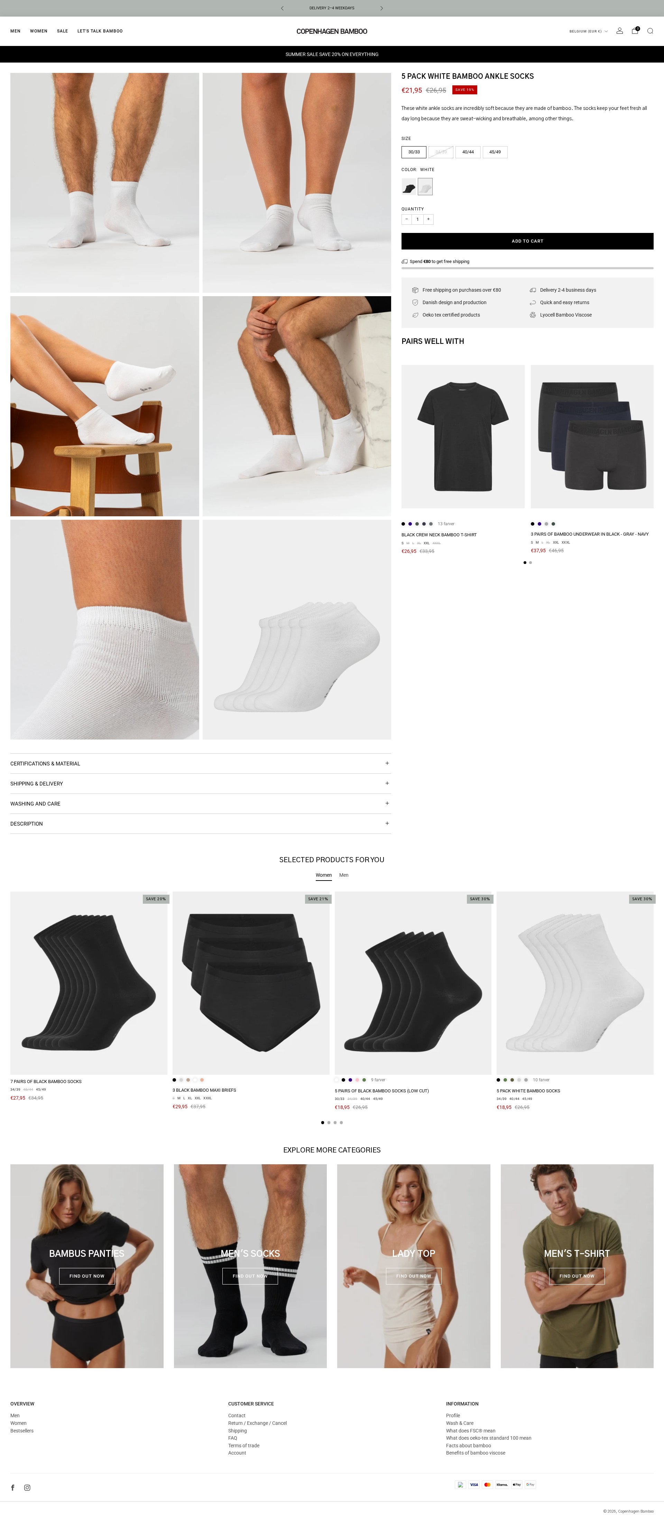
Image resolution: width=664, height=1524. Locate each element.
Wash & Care (459, 1423)
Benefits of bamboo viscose (475, 1453)
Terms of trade (243, 1445)
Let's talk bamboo (100, 31)
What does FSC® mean (471, 1430)
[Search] (650, 30)
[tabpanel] (332, 1008)
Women (39, 31)
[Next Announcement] (381, 8)
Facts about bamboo (468, 1445)
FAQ (232, 1438)
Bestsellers (22, 1430)
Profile (453, 1415)
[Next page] (653, 437)
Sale (62, 31)
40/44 (468, 151)
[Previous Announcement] (282, 8)
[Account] (619, 30)
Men (15, 31)
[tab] (525, 562)
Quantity (413, 209)
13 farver (446, 524)
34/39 (441, 151)
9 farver (378, 1080)
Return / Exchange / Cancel (257, 1423)
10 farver (541, 1080)
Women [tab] (324, 875)
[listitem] (332, 8)
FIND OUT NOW (87, 1276)
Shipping (237, 1430)
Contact (237, 1415)
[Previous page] (401, 437)
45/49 (495, 151)
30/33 (414, 151)
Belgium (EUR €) (586, 31)
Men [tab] (344, 875)
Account (237, 1453)
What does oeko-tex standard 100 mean (489, 1438)
